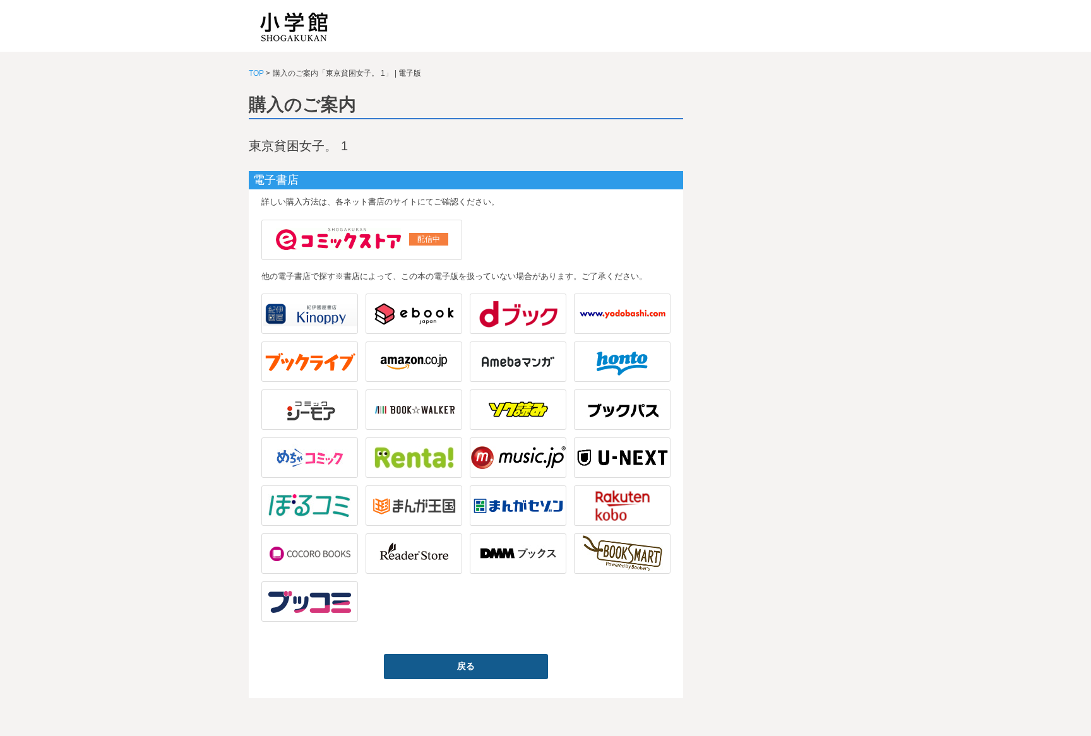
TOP (256, 73)
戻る (466, 666)
